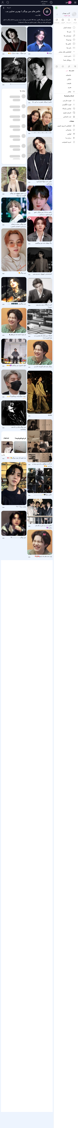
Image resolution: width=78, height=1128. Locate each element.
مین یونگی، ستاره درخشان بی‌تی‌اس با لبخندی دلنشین (15, 225)
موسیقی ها (67, 36)
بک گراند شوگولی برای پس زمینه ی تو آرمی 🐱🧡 (42, 465)
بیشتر (69, 91)
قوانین (69, 134)
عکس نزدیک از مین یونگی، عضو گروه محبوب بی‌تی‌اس (41, 213)
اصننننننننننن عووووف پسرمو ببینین (42, 274)
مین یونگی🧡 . (22, 273)
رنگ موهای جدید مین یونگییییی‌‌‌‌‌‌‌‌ (43, 243)
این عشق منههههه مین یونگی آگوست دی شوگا (18, 194)
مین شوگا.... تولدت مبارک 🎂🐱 (17, 53)
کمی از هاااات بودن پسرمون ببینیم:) (44, 306)
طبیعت (69, 83)
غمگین (69, 79)
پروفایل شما (67, 60)
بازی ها (69, 48)
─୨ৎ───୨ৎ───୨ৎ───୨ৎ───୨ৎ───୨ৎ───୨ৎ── (41, 133)
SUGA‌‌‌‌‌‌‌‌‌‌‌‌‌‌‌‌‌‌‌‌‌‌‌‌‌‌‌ (50, 415)
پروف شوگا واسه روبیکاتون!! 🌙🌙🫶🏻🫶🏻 (16, 397)
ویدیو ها (68, 40)
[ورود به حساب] (2, 2)
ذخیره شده (67, 56)
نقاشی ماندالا (67, 109)
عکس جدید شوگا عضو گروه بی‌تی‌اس (41, 183)
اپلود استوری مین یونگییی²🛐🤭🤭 (16, 365)
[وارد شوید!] (57, 14)
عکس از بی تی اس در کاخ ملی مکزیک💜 (43, 526)
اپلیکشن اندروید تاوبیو (64, 126)
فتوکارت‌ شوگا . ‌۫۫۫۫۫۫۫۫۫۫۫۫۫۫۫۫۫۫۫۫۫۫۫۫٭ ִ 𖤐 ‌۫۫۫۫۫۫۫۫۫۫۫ (21, 506)
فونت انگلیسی (66, 104)
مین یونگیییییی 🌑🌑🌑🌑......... (17, 303)
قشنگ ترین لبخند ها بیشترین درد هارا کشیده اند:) (43, 337)
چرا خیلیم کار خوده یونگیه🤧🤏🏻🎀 (16, 458)
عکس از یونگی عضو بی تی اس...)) (42, 102)
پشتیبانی (68, 130)
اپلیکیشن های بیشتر (65, 52)
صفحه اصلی (67, 28)
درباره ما (68, 138)
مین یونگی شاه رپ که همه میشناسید (18, 428)
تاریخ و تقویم (67, 113)
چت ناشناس (67, 117)
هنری (69, 87)
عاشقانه (68, 75)
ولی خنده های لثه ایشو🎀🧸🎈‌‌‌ (43, 556)
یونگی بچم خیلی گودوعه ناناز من (43, 366)
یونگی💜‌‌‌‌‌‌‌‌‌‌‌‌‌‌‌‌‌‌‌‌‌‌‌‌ (49, 53)
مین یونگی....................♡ (18, 537)
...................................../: (18, 84)
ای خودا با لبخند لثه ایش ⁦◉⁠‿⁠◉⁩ (17, 334)
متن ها (69, 32)
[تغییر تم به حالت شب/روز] (56, 7)
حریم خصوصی (66, 142)
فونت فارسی (67, 100)
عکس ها (68, 44)
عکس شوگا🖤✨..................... (43, 494)
